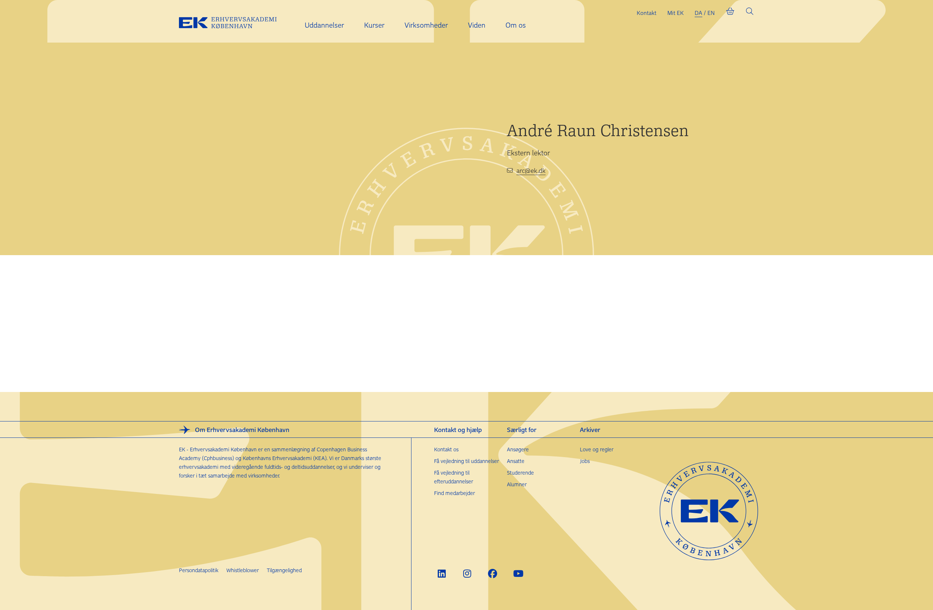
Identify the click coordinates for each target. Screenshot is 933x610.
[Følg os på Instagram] (467, 573)
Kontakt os (446, 449)
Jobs (585, 461)
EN (711, 12)
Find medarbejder (454, 493)
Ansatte (515, 461)
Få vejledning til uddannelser (466, 461)
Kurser (374, 24)
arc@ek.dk (531, 170)
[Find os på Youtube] (518, 573)
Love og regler (596, 449)
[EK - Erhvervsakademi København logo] (233, 21)
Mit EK (675, 12)
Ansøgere (518, 449)
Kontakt (646, 12)
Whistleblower (242, 570)
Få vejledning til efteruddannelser (453, 477)
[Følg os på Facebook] (492, 573)
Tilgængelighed (284, 570)
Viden (476, 24)
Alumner (517, 484)
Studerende (520, 472)
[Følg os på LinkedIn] (441, 573)
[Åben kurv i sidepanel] (730, 12)
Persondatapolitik (198, 570)
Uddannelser (324, 24)
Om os (515, 24)
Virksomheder (426, 24)
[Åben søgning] (749, 12)
